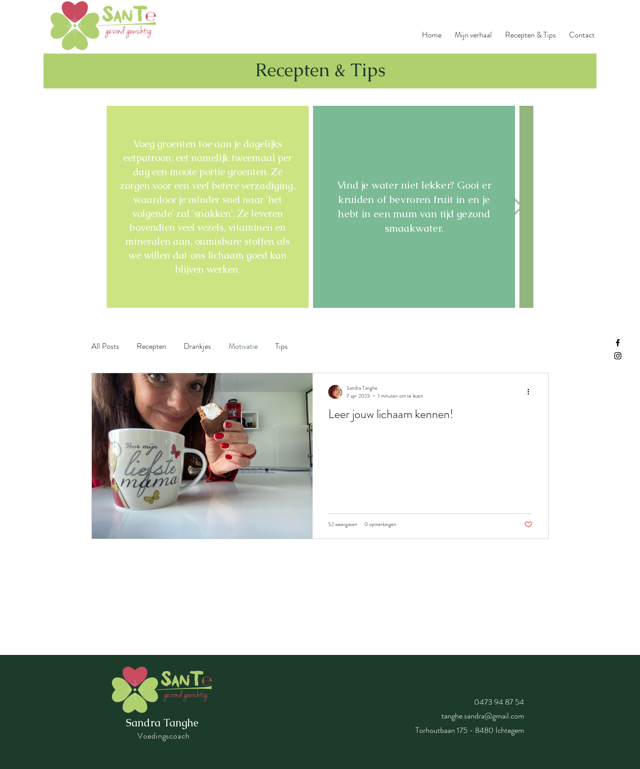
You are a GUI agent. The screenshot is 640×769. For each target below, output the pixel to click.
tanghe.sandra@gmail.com (482, 716)
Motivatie (243, 346)
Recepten (151, 346)
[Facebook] (618, 342)
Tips (281, 346)
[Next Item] (518, 207)
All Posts (105, 346)
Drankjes (197, 346)
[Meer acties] (531, 392)
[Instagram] (618, 356)
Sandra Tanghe (162, 722)
